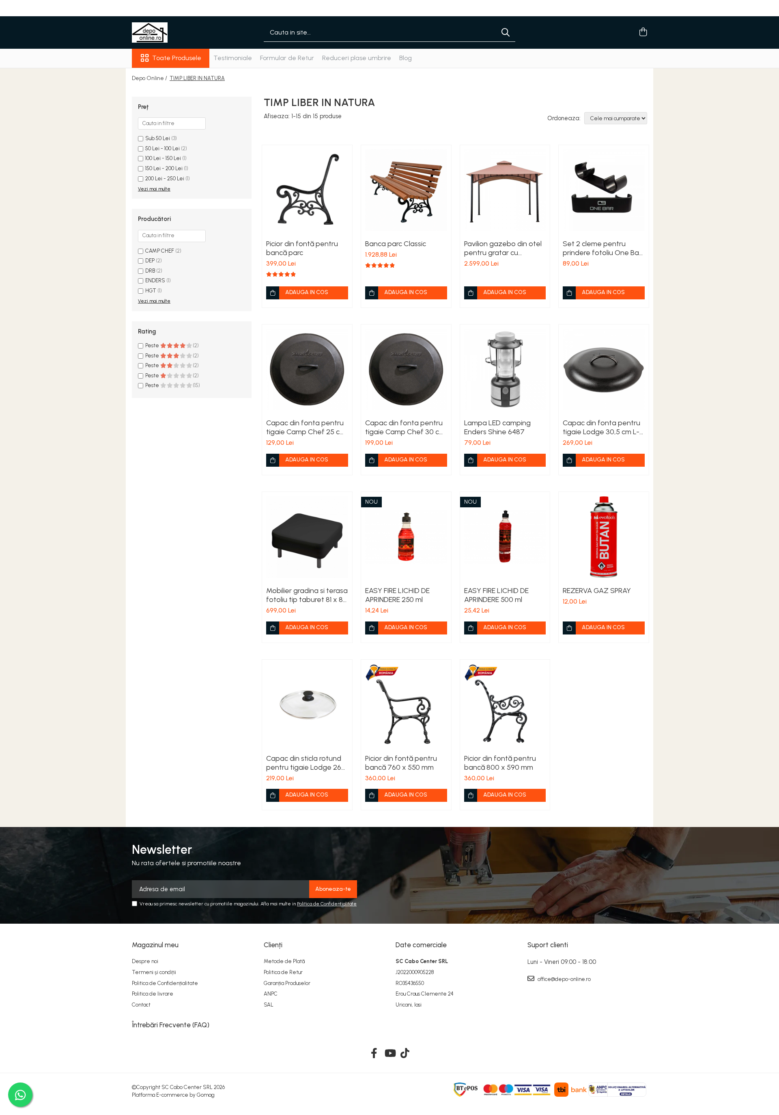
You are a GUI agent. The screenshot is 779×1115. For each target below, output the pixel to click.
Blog (405, 58)
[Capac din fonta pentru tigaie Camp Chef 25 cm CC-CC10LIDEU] (307, 370)
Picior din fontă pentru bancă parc (302, 248)
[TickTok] (405, 1053)
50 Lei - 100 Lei (162, 148)
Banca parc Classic (395, 243)
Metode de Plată (284, 961)
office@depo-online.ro (563, 979)
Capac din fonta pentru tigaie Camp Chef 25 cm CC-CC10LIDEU (306, 427)
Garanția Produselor (287, 983)
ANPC (271, 994)
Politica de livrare (152, 994)
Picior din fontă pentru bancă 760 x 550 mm (401, 763)
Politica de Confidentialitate (327, 904)
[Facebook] (374, 1053)
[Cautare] (505, 33)
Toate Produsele (176, 58)
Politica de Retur (283, 972)
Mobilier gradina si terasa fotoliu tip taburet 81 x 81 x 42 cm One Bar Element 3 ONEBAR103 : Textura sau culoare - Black (307, 595)
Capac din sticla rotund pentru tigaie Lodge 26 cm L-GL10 (303, 763)
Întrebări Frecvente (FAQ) (170, 1025)
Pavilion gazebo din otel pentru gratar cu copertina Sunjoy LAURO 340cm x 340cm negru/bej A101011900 (504, 248)
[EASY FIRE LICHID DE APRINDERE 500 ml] (505, 537)
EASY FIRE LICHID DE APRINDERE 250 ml (397, 595)
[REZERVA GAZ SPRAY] (604, 537)
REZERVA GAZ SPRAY (597, 590)
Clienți (273, 945)
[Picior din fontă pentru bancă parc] (307, 190)
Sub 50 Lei (157, 138)
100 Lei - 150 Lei (163, 158)
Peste (152, 345)
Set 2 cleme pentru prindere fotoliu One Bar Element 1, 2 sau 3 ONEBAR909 (602, 248)
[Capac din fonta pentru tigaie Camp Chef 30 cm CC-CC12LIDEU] (406, 370)
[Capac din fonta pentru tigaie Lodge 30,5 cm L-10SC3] (604, 370)
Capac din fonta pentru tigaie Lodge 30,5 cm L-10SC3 (601, 427)
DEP (150, 261)
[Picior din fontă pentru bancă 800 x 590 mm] (505, 705)
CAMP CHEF (159, 251)
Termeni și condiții (154, 972)
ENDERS (155, 280)
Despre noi (145, 961)
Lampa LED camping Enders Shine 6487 (497, 427)
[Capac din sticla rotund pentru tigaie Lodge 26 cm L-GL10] (307, 705)
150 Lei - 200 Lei (164, 168)
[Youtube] (390, 1053)
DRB (150, 271)
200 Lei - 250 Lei (164, 178)
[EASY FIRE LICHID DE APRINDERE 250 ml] (406, 537)
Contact (141, 1005)
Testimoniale (232, 58)
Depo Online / (150, 78)
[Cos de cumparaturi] (643, 32)
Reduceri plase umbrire (356, 58)
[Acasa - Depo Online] (172, 32)
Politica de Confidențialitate (165, 983)
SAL (268, 1005)
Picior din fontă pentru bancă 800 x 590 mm (500, 763)
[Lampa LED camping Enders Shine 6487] (505, 370)
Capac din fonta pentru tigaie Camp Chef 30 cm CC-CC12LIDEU (405, 427)
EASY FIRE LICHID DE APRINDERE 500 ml (496, 595)
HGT (150, 291)
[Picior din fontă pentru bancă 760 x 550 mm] (406, 705)
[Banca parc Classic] (406, 190)
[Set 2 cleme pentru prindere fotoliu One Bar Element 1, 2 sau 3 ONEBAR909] (604, 190)
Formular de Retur (287, 58)
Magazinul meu (155, 945)
